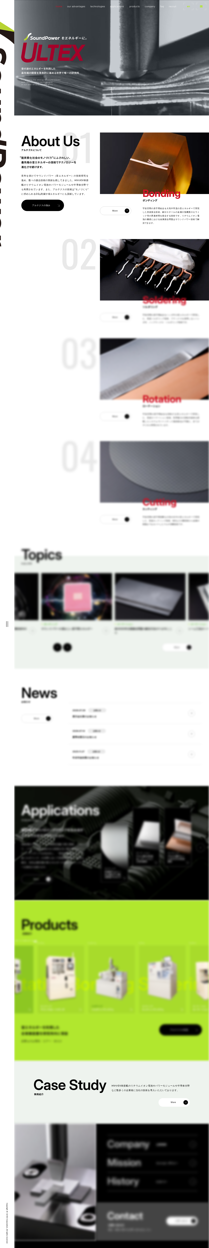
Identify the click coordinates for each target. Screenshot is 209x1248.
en (188, 6)
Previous (57, 647)
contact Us (201, 6)
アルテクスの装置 (179, 1029)
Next (67, 647)
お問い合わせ (181, 1221)
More (115, 210)
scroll (111, 90)
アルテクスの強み (41, 205)
